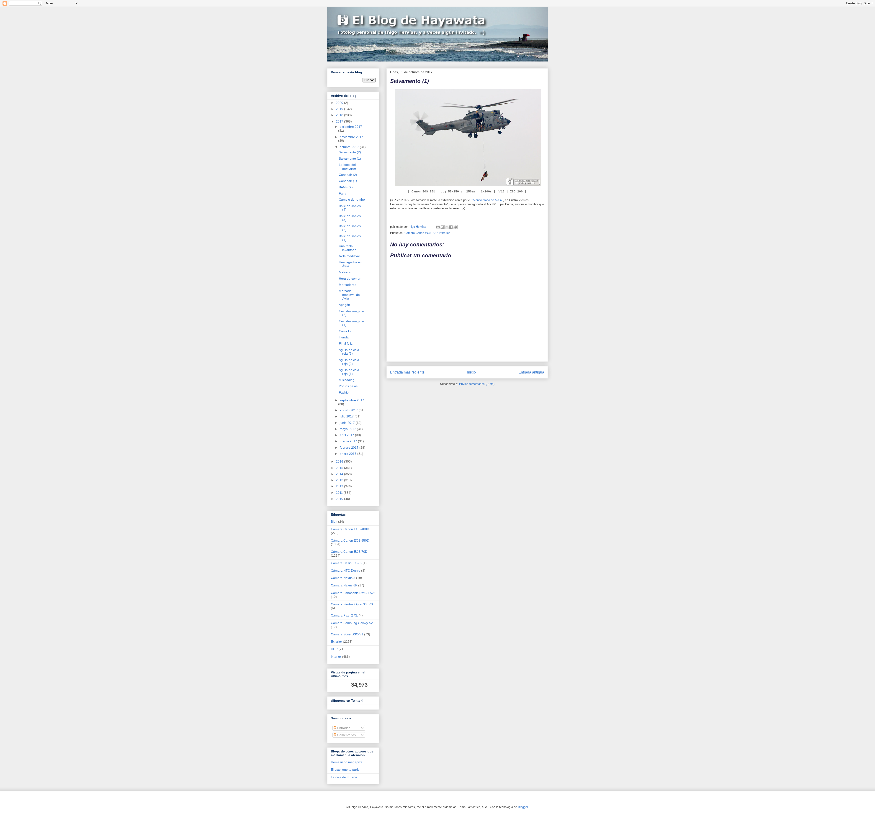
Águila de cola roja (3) (349, 352)
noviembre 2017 (351, 137)
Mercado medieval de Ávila (349, 294)
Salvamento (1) (350, 158)
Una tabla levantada (347, 248)
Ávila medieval (349, 256)
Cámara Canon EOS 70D (421, 233)
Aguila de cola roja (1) (349, 372)
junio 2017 (348, 423)
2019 (340, 109)
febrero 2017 (349, 447)
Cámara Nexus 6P (344, 585)
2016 (340, 461)
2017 (340, 121)
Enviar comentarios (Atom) (476, 384)
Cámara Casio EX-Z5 (346, 563)
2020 (340, 103)
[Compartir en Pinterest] (455, 227)
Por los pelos (348, 386)
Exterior (444, 233)
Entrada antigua (531, 372)
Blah (334, 521)
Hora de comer (349, 278)
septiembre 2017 (352, 400)
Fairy (342, 193)
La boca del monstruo (347, 166)
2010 (340, 499)
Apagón (344, 305)
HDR (334, 649)
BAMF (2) (346, 187)
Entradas (343, 728)
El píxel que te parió (345, 769)
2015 (340, 468)
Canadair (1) (348, 181)
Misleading (346, 380)
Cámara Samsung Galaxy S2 (352, 623)
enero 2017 (348, 453)
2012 (340, 486)
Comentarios (346, 735)
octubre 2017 (350, 147)
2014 (340, 474)
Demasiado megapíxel (347, 762)
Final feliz (346, 343)
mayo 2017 (348, 429)
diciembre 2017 (351, 126)
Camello (345, 331)
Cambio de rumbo (352, 199)
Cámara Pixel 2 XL (344, 615)
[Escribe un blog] (442, 227)
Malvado (345, 272)
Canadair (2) (348, 175)
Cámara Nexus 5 (343, 578)
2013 (340, 480)
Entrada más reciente (407, 372)
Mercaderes (347, 284)
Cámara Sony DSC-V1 (347, 634)
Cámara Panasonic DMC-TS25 (353, 593)
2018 (340, 115)
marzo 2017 (349, 441)
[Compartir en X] (446, 227)
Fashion (344, 392)
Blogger (523, 807)
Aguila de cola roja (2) (349, 362)
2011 (340, 492)
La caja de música (344, 777)
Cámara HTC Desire (345, 570)
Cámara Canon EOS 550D (350, 540)
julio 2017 (347, 416)
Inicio (471, 372)
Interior (336, 656)
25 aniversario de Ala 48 (487, 200)
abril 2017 (347, 435)
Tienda (344, 337)
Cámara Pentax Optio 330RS (352, 604)
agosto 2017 (349, 410)
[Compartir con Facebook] (451, 227)
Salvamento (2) (350, 152)
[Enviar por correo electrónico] (438, 227)
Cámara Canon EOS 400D (350, 529)
